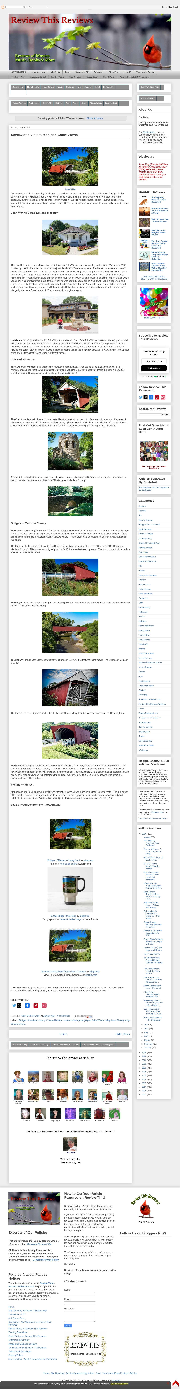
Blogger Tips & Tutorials (149, 524)
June (146, 1028)
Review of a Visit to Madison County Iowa (44, 135)
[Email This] (76, 1016)
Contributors (149, 132)
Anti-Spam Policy (17, 1318)
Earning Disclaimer (18, 1332)
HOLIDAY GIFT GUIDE (153, 318)
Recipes (88, 87)
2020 (144, 1072)
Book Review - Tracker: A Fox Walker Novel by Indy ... (152, 895)
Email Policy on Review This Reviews (27, 1336)
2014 (144, 1095)
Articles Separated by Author (80, 1373)
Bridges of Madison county (32, 1020)
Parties (142, 672)
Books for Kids (145, 538)
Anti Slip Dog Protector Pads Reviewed (158, 199)
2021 (144, 1068)
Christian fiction (145, 547)
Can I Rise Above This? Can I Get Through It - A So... (153, 1011)
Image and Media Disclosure (22, 1344)
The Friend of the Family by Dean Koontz (152, 971)
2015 (144, 1091)
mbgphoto (88, 860)
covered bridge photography (77, 1020)
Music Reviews (48, 87)
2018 (144, 1079)
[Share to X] (78, 1016)
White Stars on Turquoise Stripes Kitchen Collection (159, 255)
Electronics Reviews (148, 575)
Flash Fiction (144, 584)
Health (84, 103)
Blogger (116, 1380)
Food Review (144, 589)
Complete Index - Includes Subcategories (98, 1045)
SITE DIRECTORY (148, 98)
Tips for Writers (96, 103)
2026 (144, 834)
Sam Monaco (75, 77)
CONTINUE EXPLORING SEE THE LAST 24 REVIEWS (154, 278)
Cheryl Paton (108, 77)
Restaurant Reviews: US (149, 699)
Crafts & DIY (47, 103)
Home (63, 1034)
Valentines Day (145, 741)
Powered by (147, 376)
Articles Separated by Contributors (66, 1045)
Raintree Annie (57, 77)
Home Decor (144, 630)
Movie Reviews (33, 87)
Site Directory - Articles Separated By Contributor (32, 1359)
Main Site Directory (20, 1045)
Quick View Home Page (40, 1045)
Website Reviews (146, 745)
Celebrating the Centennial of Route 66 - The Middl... (151, 914)
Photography (108, 87)
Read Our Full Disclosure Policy (153, 819)
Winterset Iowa (18, 1024)
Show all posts (94, 118)
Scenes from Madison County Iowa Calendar (63, 971)
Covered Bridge (54, 1020)
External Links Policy (18, 1340)
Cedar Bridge (70, 189)
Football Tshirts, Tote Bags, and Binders (153, 949)
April (146, 1036)
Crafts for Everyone (147, 561)
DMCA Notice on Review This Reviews (28, 1328)
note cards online (68, 864)
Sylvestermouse (38, 72)
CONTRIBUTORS (18, 72)
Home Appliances (146, 626)
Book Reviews (18, 87)
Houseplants (144, 640)
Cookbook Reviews (147, 557)
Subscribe (154, 368)
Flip (90, 1017)
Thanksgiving (145, 722)
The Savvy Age (17, 77)
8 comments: (63, 1016)
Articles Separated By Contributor (134, 77)
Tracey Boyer (92, 77)
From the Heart (111, 103)
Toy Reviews (34, 103)
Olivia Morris (114, 72)
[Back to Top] (175, 1384)
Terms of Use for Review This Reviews (27, 1347)
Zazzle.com (91, 975)
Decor (60, 87)
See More (16, 108)
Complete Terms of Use (39, 1244)
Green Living (144, 607)
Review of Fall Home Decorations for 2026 (153, 933)
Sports (75, 103)
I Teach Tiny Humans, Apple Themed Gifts (151, 994)
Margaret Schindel (38, 77)
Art (140, 515)
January (148, 1048)
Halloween (143, 612)
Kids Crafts (143, 644)
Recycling (143, 695)
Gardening (70, 87)
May (146, 1032)
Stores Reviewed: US (148, 713)
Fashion (142, 580)
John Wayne (98, 1020)
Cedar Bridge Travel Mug (63, 916)
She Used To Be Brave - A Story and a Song (151, 904)
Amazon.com (157, 812)
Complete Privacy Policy (46, 1260)
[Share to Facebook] (81, 1016)
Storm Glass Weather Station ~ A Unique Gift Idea (153, 941)
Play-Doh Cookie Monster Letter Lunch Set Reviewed (159, 244)
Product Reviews (19, 103)
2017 (144, 1083)
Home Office (144, 635)
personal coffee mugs (70, 919)
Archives (142, 511)
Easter (142, 570)
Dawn (67, 72)
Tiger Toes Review (152, 954)
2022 (144, 1064)
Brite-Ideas (98, 72)
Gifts (79, 87)
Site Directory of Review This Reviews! (27, 1310)
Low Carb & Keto (146, 653)
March (147, 1040)
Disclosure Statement (119, 1384)
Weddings (143, 750)
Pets (67, 103)
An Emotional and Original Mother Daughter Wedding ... (153, 961)
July (146, 1025)
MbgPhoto (55, 72)
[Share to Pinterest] (84, 1016)
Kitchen (142, 649)
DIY (140, 566)
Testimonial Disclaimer (19, 1351)
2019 (144, 1075)
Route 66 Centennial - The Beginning (153, 1018)
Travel (97, 87)
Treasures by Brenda (145, 72)
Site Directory (57, 1373)
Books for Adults (146, 534)
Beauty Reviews (19, 92)
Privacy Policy (15, 1355)
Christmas (143, 552)
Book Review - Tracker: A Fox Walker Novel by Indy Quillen (159, 266)
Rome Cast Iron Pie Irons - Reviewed (152, 987)
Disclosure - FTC (16, 1314)
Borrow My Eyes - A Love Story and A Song (159, 210)
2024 (144, 1056)
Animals (142, 506)
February (148, 1044)
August (147, 837)
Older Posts (123, 1034)
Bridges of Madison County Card (63, 860)
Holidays (59, 103)
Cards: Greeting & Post (149, 543)
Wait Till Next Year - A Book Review (160, 220)
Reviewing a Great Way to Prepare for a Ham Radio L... (153, 1002)
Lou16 (128, 72)
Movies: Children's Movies (150, 663)
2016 (144, 1087)
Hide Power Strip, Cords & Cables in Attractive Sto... (153, 979)
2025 (144, 1052)
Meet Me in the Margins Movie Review (158, 232)
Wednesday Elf (82, 72)
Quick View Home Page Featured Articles (116, 1373)
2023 (144, 1060)
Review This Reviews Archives (152, 704)
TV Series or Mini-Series (149, 718)
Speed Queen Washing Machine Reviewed (153, 924)
